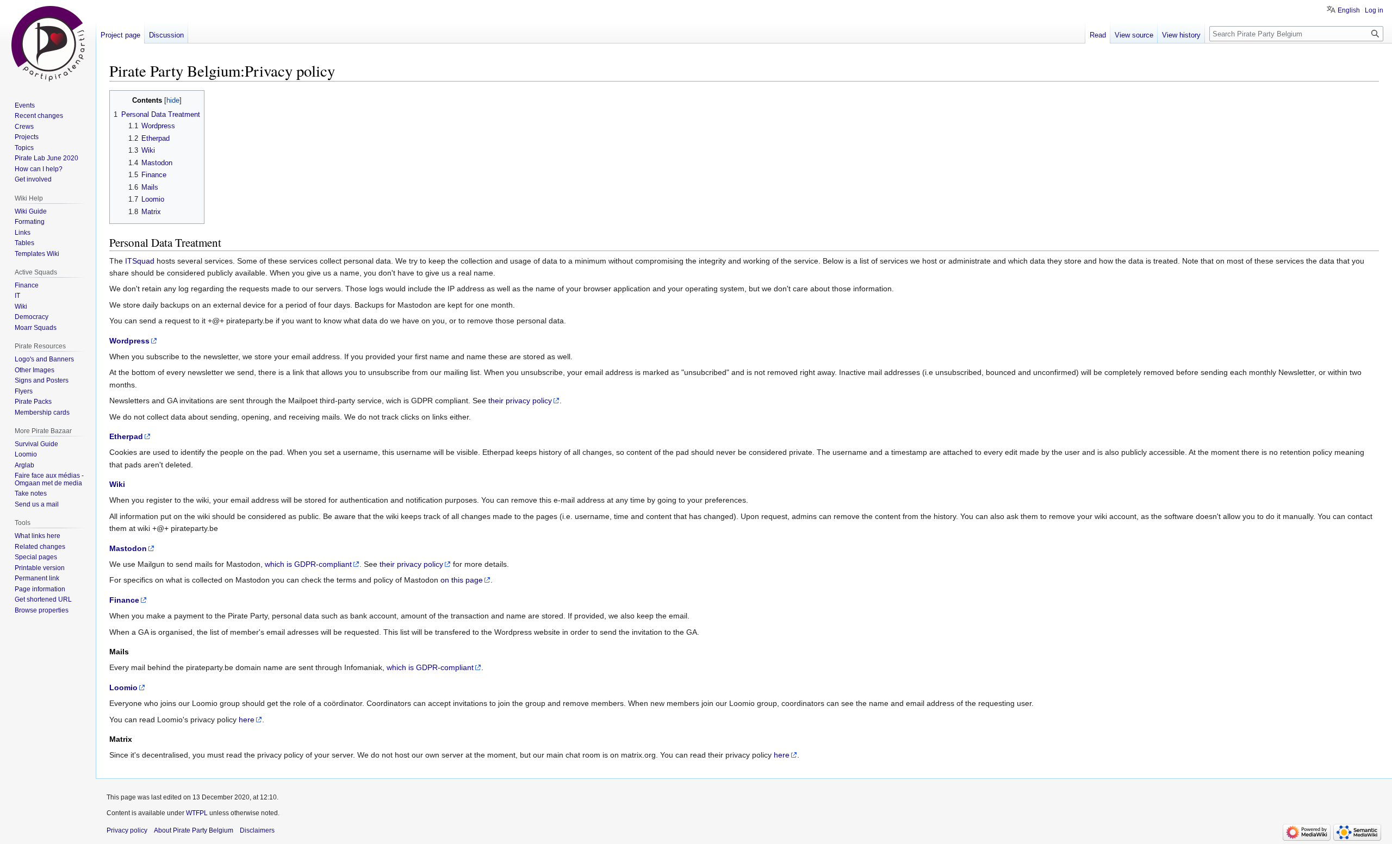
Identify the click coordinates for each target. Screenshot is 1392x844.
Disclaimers (257, 830)
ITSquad (139, 261)
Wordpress (129, 340)
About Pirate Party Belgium (193, 830)
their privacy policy (520, 400)
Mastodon (128, 548)
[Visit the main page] (47, 43)
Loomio (123, 687)
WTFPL (197, 813)
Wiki (117, 484)
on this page (461, 580)
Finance (124, 600)
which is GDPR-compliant (308, 564)
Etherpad (126, 436)
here (246, 719)
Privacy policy (127, 830)
